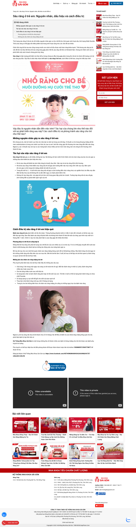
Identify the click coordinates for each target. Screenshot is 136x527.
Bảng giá (75, 3)
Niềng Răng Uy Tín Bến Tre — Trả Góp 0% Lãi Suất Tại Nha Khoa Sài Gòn (112, 31)
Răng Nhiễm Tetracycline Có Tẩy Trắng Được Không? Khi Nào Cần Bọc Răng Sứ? (112, 46)
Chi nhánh (82, 3)
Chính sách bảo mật (68, 522)
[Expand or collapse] (93, 22)
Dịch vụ (65, 3)
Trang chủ (15, 11)
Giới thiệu (56, 3)
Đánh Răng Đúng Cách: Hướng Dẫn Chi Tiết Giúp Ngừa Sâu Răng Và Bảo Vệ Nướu (113, 61)
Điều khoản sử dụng (68, 518)
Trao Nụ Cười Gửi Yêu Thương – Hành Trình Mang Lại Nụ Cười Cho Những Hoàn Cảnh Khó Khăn (112, 24)
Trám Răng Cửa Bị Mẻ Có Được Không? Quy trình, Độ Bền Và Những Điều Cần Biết (111, 54)
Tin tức (90, 3)
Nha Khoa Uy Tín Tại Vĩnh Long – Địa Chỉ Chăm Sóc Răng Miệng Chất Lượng (113, 39)
